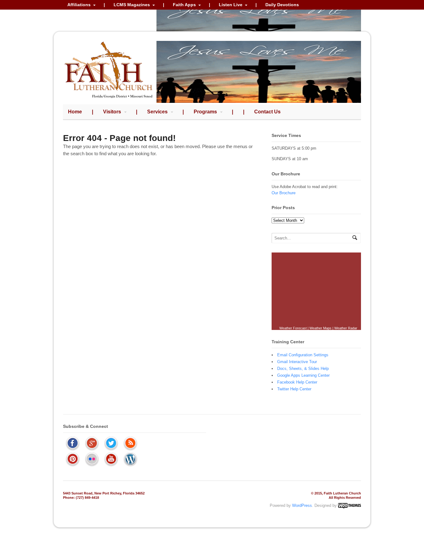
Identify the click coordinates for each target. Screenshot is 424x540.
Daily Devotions (282, 4)
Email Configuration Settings (302, 355)
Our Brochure (283, 193)
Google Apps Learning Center (303, 375)
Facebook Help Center (297, 382)
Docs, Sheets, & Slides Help (303, 368)
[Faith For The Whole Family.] (108, 99)
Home (75, 111)
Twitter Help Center (294, 389)
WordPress (302, 505)
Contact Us (267, 111)
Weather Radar (345, 328)
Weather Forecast (293, 328)
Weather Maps (320, 328)
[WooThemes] (349, 505)
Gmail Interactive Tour (297, 361)
